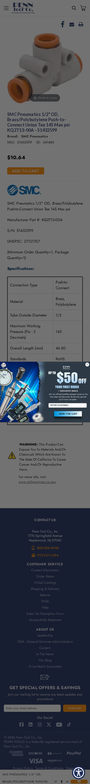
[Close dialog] (87, 364)
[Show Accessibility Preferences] (78, 772)
